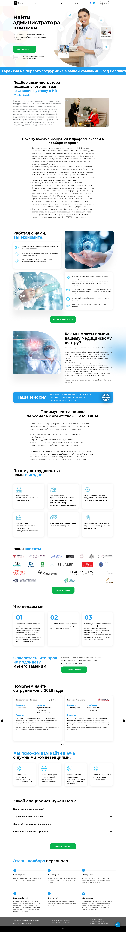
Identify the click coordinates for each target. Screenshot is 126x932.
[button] (24, 49)
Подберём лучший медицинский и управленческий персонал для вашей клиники (29, 37)
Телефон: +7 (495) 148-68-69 (61, 920)
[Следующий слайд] (124, 720)
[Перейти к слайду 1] (61, 744)
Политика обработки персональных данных (26, 920)
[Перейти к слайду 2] (63, 744)
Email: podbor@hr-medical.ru (61, 922)
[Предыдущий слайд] (2, 720)
